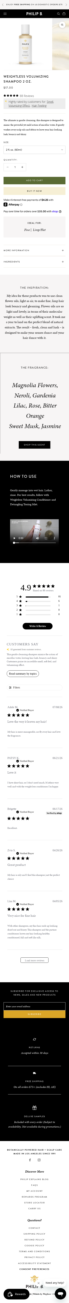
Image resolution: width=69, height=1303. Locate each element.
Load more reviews (34, 960)
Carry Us (34, 1208)
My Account (34, 1191)
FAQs (34, 1185)
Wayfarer (47, 1294)
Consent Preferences (34, 1269)
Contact (34, 1228)
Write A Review (37, 626)
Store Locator (34, 1202)
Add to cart (34, 180)
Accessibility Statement (34, 1263)
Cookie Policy (34, 1245)
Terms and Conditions (34, 1251)
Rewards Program (34, 1196)
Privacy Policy (34, 1257)
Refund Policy (34, 1239)
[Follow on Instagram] (39, 1160)
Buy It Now (34, 191)
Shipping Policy (34, 1233)
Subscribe (34, 1014)
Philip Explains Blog (34, 1179)
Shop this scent (34, 444)
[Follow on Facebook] (30, 1160)
